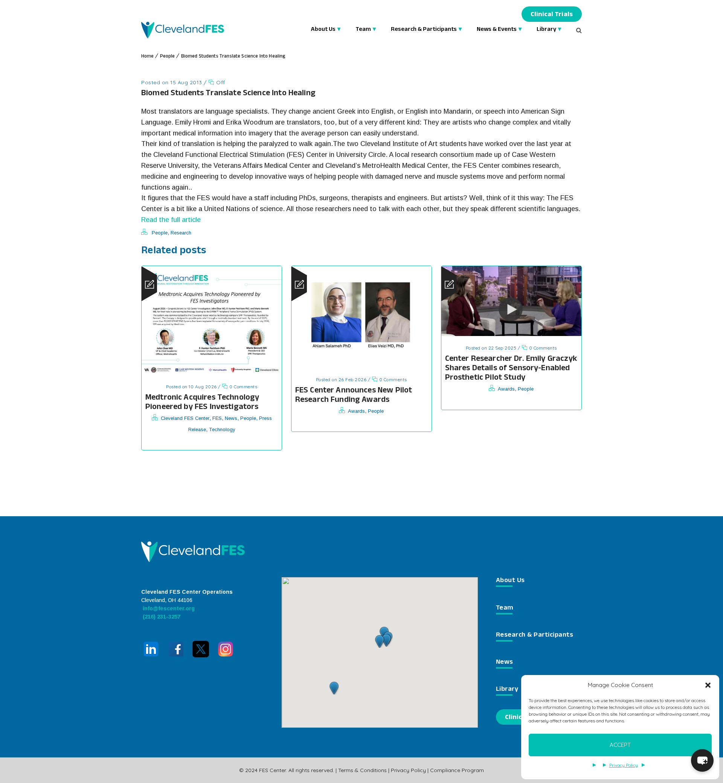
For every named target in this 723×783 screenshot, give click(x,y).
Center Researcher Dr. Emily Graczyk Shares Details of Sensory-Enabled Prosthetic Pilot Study (511, 369)
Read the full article (171, 219)
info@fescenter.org (168, 608)
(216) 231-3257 (160, 617)
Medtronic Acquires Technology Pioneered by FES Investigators (202, 403)
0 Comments (242, 386)
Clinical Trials (552, 15)
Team (363, 30)
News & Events (497, 30)
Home (147, 57)
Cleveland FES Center (185, 418)
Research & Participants (424, 30)
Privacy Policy (623, 765)
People (167, 57)
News (231, 418)
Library (546, 30)
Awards (356, 411)
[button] (708, 685)
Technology (222, 429)
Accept (620, 744)
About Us (323, 30)
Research (181, 233)
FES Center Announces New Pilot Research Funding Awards (353, 395)
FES (217, 418)
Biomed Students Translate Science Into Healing (233, 57)
